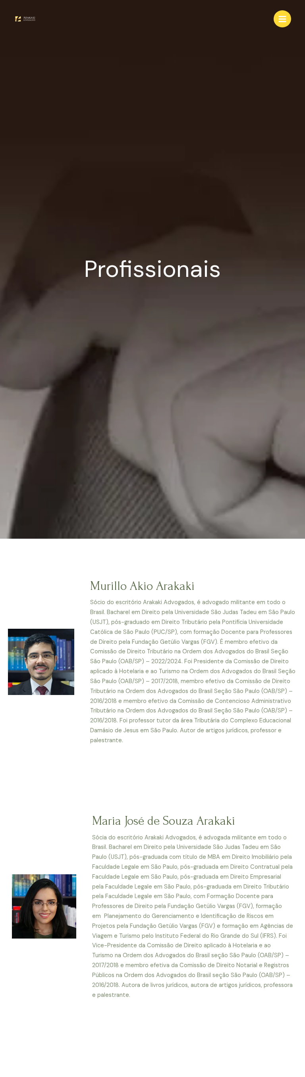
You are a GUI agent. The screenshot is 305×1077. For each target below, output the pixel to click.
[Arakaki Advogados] (26, 19)
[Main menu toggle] (282, 19)
